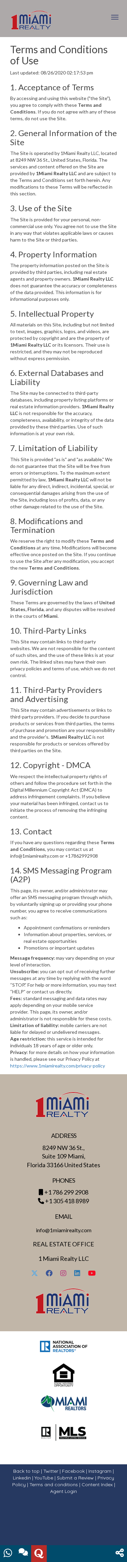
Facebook (73, 1471)
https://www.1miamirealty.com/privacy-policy (57, 1066)
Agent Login (63, 1491)
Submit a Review (75, 1478)
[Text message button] (23, 1553)
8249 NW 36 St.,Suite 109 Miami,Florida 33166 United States (63, 1156)
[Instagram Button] (63, 1274)
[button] (119, 1553)
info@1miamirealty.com (63, 1230)
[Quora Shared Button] (39, 1553)
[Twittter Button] (34, 1274)
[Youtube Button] (92, 1274)
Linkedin (22, 1478)
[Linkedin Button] (77, 1274)
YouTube (44, 1478)
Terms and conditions (53, 1484)
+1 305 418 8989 (67, 1201)
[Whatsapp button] (8, 1553)
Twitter (50, 1471)
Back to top (26, 1471)
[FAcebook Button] (49, 1274)
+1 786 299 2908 (66, 1192)
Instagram (99, 1471)
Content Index (97, 1484)
